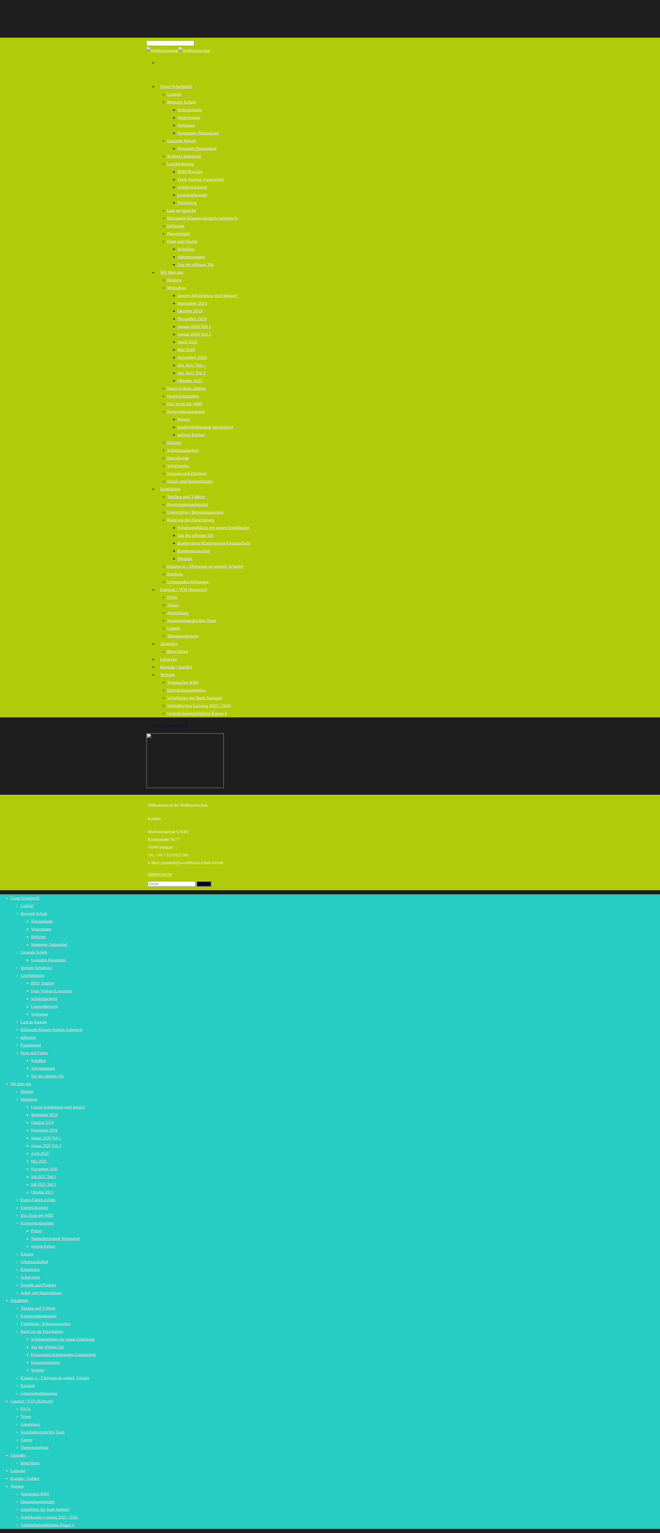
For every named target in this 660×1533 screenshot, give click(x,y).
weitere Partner (191, 434)
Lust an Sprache (181, 210)
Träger (173, 605)
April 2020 (187, 341)
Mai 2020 (186, 349)
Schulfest (185, 249)
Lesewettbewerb (192, 194)
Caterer (173, 628)
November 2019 (192, 318)
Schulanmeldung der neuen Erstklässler (213, 527)
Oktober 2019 (190, 311)
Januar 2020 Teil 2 (194, 334)
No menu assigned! (172, 725)
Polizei (183, 419)
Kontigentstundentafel (187, 504)
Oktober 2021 (190, 380)
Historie (174, 280)
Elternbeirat (178, 458)
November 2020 (192, 357)
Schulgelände (189, 109)
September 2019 (192, 303)
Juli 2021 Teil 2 (191, 372)
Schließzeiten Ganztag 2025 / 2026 (199, 705)
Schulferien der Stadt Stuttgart (194, 697)
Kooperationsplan (193, 550)
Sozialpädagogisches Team (191, 620)
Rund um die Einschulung (190, 519)
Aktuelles (169, 643)
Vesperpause (188, 117)
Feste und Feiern (182, 241)
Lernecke (18, 1471)
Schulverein (178, 465)
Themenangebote (183, 636)
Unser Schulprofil (176, 86)
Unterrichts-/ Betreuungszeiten (195, 512)
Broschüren (177, 651)
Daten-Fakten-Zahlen (186, 388)
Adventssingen (191, 256)
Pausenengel (178, 233)
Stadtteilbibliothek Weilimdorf (205, 427)
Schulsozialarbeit (183, 450)
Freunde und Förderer (187, 473)
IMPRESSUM (160, 874)
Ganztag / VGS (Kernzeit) (183, 589)
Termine (184, 558)
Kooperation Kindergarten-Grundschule (214, 543)
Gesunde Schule (181, 140)
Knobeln (175, 574)
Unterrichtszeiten (183, 396)
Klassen (174, 442)
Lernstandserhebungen (39, 1393)
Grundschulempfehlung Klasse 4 (197, 713)
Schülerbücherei (192, 187)
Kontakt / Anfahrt (176, 666)
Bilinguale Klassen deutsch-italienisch (202, 218)
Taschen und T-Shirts (186, 496)
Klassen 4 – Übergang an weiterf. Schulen (205, 566)
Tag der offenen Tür (195, 264)
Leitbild (174, 94)
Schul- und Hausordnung (190, 481)
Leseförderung (180, 163)
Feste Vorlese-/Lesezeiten (200, 179)
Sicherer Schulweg (184, 156)
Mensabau (176, 287)
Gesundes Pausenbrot (197, 148)
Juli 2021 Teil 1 (191, 365)
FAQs (172, 597)
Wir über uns (172, 272)
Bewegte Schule (181, 102)
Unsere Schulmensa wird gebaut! (207, 295)
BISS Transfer (190, 171)
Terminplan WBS (182, 682)
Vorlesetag (187, 202)
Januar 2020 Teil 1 (194, 326)
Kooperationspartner (186, 411)
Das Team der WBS (184, 403)
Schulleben (170, 488)
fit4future (186, 125)
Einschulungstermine (186, 690)
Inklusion (176, 225)
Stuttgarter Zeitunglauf (198, 133)
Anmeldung (177, 612)
